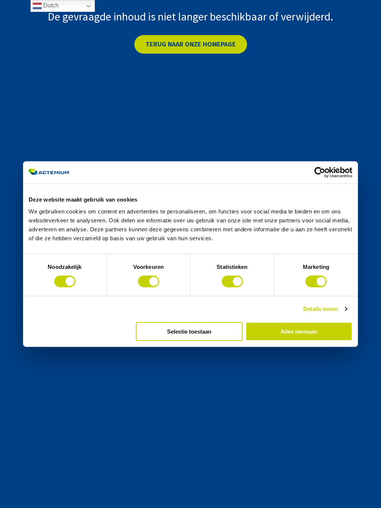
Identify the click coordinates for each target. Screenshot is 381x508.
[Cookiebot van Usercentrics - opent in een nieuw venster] (319, 172)
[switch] (148, 281)
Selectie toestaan (189, 331)
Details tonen (320, 309)
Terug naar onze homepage (190, 44)
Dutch (50, 5)
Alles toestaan (299, 331)
